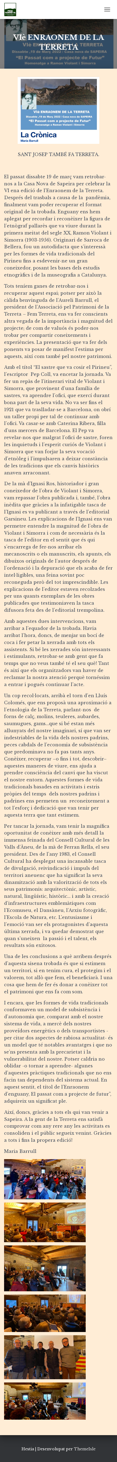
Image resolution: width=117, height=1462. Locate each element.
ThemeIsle (85, 1449)
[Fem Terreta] (12, 9)
